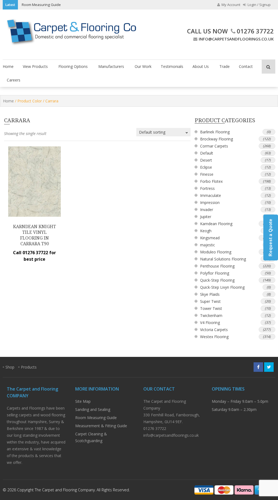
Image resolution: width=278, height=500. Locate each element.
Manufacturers (111, 66)
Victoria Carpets (214, 329)
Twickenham (211, 315)
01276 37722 (255, 31)
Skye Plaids (210, 294)
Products (29, 367)
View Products (35, 66)
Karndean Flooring (216, 223)
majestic (207, 244)
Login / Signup (259, 4)
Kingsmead (210, 237)
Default (206, 153)
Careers (13, 80)
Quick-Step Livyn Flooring (222, 287)
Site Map (83, 401)
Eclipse (206, 167)
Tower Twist (211, 308)
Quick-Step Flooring (217, 280)
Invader (206, 209)
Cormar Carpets (214, 146)
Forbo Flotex (211, 181)
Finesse (206, 174)
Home (8, 66)
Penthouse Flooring (217, 266)
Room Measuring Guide (41, 4)
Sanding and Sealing (92, 409)
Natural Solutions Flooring (223, 259)
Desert (206, 160)
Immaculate (210, 195)
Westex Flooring (214, 336)
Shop (9, 367)
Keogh (205, 230)
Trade (224, 66)
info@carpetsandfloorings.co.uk (236, 39)
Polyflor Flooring (214, 273)
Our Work (143, 66)
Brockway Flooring (216, 138)
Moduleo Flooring (215, 251)
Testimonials (172, 66)
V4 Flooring (210, 322)
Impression (210, 202)
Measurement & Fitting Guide (101, 425)
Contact (246, 66)
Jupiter (205, 216)
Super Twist (210, 301)
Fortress (207, 188)
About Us (200, 66)
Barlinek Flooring (215, 131)
